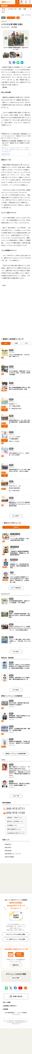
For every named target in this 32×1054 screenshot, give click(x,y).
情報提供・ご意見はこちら (14, 817)
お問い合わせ (17, 996)
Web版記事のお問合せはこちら (16, 833)
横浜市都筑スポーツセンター (13, 854)
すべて (3, 9)
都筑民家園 (8, 850)
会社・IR (21, 2)
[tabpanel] (16, 40)
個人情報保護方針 (10, 1012)
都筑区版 (4, 6)
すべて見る (16, 651)
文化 (20, 9)
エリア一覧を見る (16, 588)
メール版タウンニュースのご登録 (15, 939)
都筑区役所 (8, 844)
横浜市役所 (8, 847)
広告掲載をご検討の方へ (10, 1006)
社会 (24, 9)
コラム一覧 (16, 796)
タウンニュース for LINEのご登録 (15, 934)
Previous (5, 38)
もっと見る (16, 516)
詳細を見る (16, 965)
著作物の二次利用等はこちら (15, 821)
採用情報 (5, 1009)
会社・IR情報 (6, 1002)
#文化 (4, 285)
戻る (3, 12)
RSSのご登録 (15, 978)
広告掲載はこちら (12, 825)
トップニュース (12, 9)
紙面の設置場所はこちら (14, 829)
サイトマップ (16, 1014)
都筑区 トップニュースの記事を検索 (16, 753)
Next (26, 38)
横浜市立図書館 (9, 857)
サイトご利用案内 (22, 1012)
